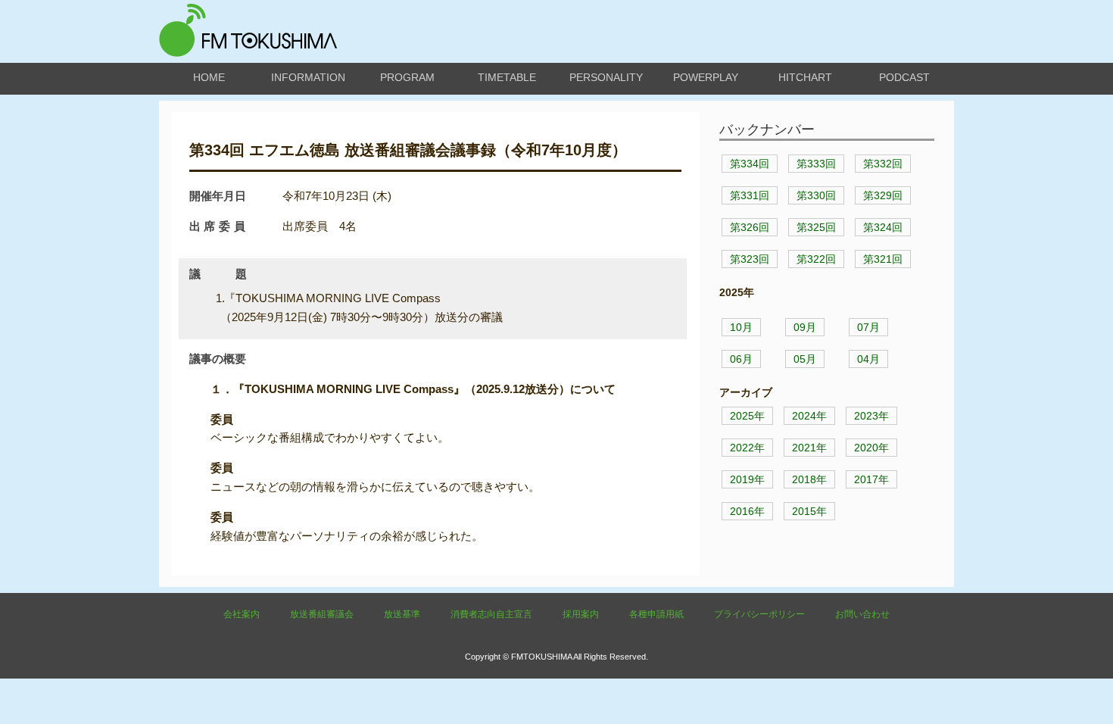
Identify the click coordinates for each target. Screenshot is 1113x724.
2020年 (871, 448)
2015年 (809, 511)
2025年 (747, 416)
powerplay (705, 77)
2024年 (809, 416)
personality (606, 77)
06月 (741, 359)
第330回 (816, 195)
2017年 (871, 479)
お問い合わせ (862, 614)
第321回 (883, 259)
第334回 (749, 164)
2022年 (747, 448)
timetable (507, 77)
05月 (804, 359)
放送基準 (402, 614)
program (407, 77)
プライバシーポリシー (759, 614)
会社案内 (241, 614)
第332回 (883, 164)
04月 (868, 359)
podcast (904, 77)
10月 (741, 327)
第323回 (749, 259)
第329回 (883, 195)
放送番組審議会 (322, 614)
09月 (804, 327)
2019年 (747, 479)
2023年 (871, 416)
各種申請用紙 (656, 614)
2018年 (809, 479)
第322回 (816, 259)
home (209, 77)
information (308, 77)
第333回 (816, 164)
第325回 (816, 227)
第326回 (749, 227)
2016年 (747, 511)
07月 (868, 327)
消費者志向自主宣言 (491, 614)
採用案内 (581, 614)
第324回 (883, 227)
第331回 (749, 195)
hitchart (805, 77)
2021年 (809, 448)
